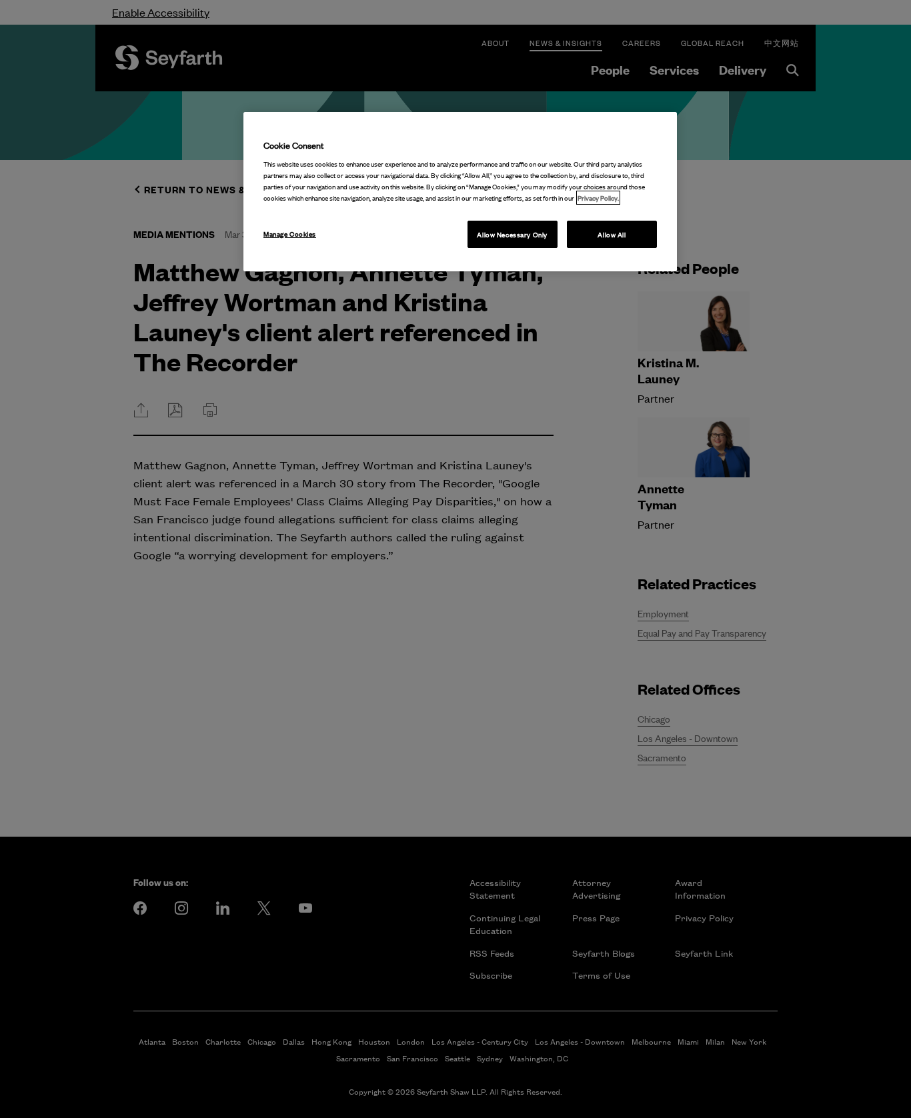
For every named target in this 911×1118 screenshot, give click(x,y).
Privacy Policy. (598, 197)
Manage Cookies (289, 233)
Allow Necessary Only (512, 234)
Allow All (612, 234)
